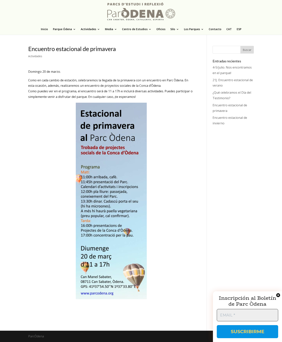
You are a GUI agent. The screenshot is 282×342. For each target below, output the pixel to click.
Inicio (44, 29)
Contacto (215, 29)
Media (109, 29)
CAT (229, 29)
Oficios (160, 29)
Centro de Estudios (135, 29)
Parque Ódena (62, 29)
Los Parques (192, 29)
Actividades (88, 29)
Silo (172, 29)
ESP (239, 29)
